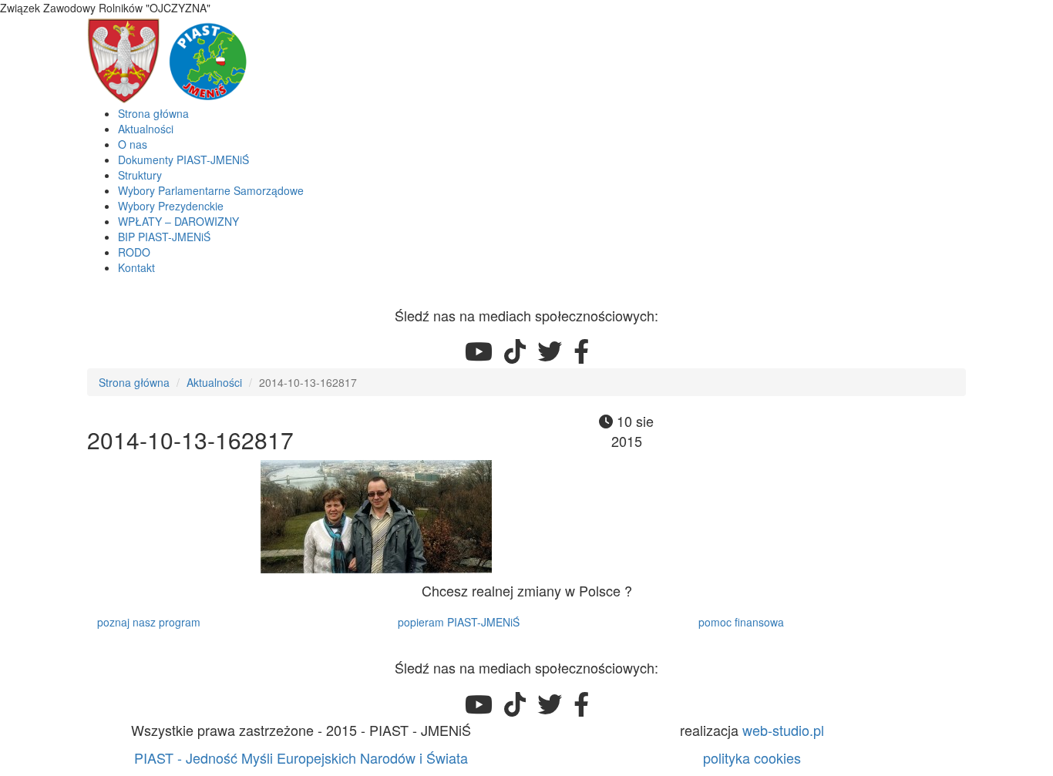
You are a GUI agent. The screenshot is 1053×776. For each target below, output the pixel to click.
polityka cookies (752, 757)
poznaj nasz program (148, 622)
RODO (134, 252)
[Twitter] (549, 350)
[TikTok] (515, 350)
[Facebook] (581, 350)
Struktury (140, 175)
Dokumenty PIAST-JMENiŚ (183, 159)
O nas (132, 144)
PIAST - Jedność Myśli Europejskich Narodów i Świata (301, 757)
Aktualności (145, 128)
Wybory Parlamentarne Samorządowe (211, 190)
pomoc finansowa (741, 622)
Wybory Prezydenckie (171, 205)
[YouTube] (479, 350)
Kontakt (136, 267)
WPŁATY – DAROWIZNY (178, 221)
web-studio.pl (783, 730)
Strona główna (153, 113)
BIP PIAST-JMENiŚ (164, 236)
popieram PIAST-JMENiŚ (459, 622)
